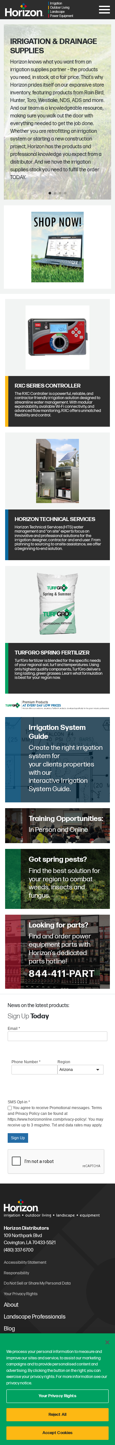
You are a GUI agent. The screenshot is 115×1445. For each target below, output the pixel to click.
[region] (57, 1389)
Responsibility (16, 1273)
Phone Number (26, 1062)
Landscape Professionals (34, 1316)
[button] (50, 193)
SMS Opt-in (19, 1102)
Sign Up (18, 1138)
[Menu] (104, 8)
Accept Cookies (57, 1432)
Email (14, 1028)
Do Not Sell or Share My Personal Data (37, 1283)
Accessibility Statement (25, 1262)
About (11, 1305)
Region (63, 1062)
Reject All (57, 1414)
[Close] (107, 1342)
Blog (9, 1328)
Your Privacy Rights (57, 1395)
